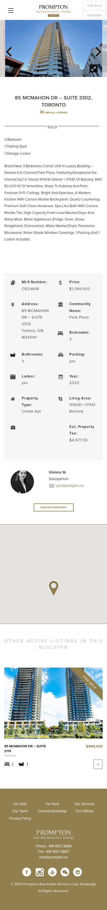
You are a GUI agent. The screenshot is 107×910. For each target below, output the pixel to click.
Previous (8, 50)
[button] (53, 588)
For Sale (94, 5)
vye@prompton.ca (69, 485)
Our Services (84, 803)
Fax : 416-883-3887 (53, 851)
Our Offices (85, 810)
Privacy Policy (20, 818)
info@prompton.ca (53, 857)
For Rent (94, 15)
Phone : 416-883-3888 (54, 845)
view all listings (55, 112)
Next (98, 50)
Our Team (20, 810)
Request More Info (53, 507)
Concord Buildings (52, 810)
